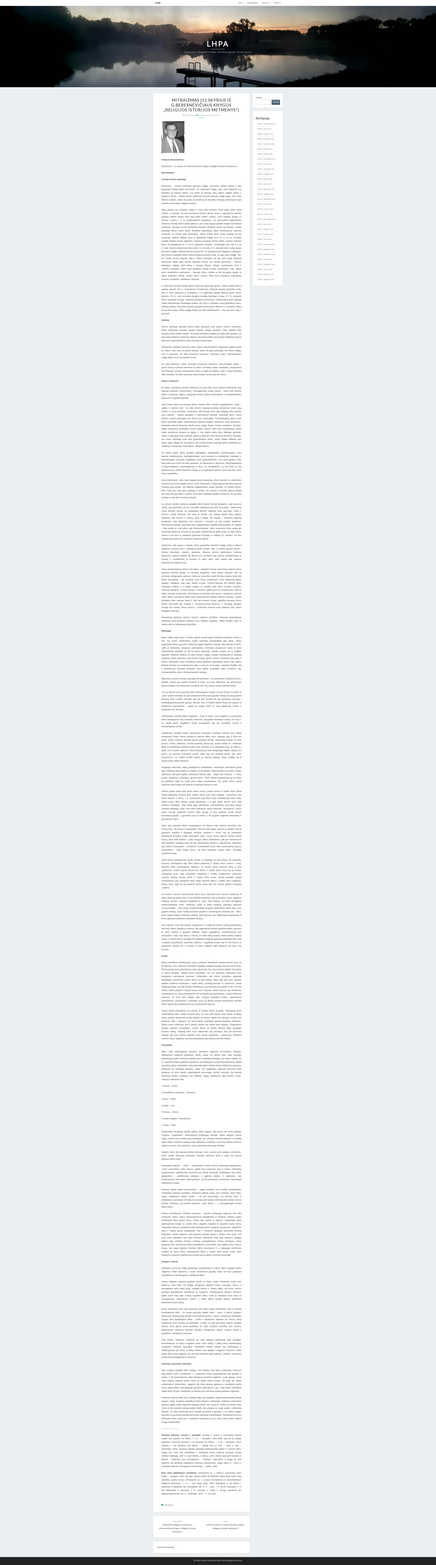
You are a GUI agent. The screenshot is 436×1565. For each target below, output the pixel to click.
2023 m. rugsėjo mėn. (266, 194)
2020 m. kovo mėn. (265, 239)
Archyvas (265, 3)
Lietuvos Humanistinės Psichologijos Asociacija (221, 1560)
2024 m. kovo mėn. (265, 184)
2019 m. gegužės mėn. (266, 249)
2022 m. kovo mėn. (265, 224)
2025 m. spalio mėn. (265, 149)
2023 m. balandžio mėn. (267, 199)
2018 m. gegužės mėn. (266, 279)
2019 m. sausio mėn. (265, 259)
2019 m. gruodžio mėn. (266, 244)
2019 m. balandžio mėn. (267, 254)
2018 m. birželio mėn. (266, 274)
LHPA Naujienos (252, 3)
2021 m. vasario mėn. (266, 234)
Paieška (259, 97)
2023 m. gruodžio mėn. (266, 189)
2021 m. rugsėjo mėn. (266, 229)
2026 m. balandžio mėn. (267, 124)
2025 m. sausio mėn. (265, 164)
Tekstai (276, 3)
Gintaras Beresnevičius (209, 115)
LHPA (157, 2)
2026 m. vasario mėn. (266, 134)
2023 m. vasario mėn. (266, 209)
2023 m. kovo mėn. (265, 204)
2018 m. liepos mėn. (265, 269)
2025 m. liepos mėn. (265, 154)
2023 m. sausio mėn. (265, 214)
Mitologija (168, 1505)
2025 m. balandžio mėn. (267, 159)
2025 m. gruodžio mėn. (266, 139)
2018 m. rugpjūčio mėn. (266, 264)
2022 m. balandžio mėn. (267, 219)
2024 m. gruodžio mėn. (266, 169)
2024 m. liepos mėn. (265, 179)
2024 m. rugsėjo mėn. (266, 174)
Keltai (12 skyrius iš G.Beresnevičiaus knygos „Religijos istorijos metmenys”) (225, 1524)
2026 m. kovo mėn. (265, 129)
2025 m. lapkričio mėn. (266, 144)
